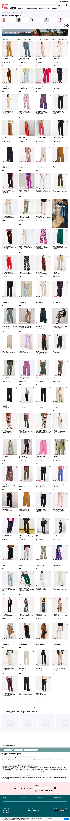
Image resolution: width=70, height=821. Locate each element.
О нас (48, 8)
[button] (66, 5)
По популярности (6, 39)
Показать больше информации (35, 802)
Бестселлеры (42, 8)
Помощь (4, 797)
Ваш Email (37, 785)
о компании (39, 797)
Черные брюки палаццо (8, 749)
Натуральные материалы (32, 8)
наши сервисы (23, 797)
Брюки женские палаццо (18, 749)
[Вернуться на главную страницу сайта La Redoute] (5, 6)
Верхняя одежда (21, 8)
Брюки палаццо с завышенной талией (30, 749)
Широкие (23, 12)
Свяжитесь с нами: (58, 797)
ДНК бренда (54, 8)
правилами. (23, 819)
